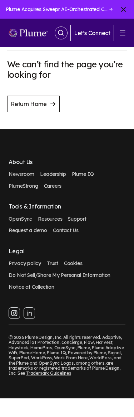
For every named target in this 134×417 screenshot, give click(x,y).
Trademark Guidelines (48, 373)
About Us (21, 162)
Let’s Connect (92, 33)
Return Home (29, 103)
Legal (17, 251)
